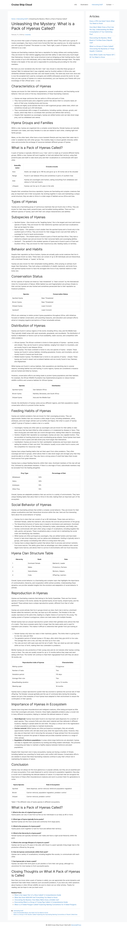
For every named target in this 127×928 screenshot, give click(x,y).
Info (75, 4)
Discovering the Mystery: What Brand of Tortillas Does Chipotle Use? (101, 40)
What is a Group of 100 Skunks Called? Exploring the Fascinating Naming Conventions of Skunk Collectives (45, 914)
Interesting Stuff (97, 4)
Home (13, 19)
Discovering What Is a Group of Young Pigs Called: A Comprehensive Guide (41, 902)
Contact (108, 4)
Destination (84, 4)
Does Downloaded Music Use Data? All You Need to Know (30, 912)
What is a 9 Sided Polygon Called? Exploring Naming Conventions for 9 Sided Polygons (45, 904)
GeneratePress (76, 925)
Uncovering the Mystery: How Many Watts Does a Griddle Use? (36, 900)
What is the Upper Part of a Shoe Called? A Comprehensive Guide (37, 895)
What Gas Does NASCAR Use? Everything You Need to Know (35, 897)
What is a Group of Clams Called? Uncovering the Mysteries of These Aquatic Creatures (102, 48)
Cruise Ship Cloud (21, 4)
